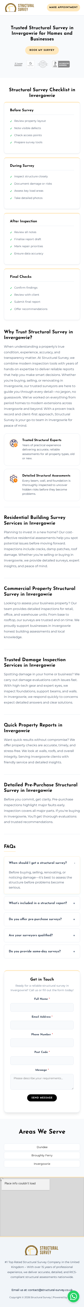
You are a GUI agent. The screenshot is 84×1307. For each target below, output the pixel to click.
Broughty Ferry (42, 1155)
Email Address (42, 1016)
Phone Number (42, 1034)
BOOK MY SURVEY (42, 50)
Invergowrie (42, 1164)
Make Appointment (63, 7)
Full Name (42, 999)
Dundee (42, 1147)
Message (42, 1070)
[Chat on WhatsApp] (73, 1296)
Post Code (42, 1052)
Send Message (42, 1098)
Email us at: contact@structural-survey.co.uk (42, 1290)
